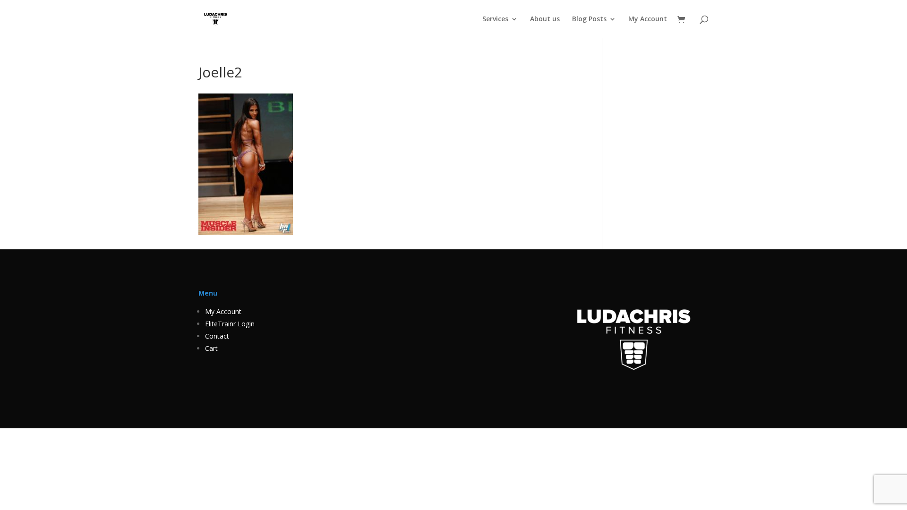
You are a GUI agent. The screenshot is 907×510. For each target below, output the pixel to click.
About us (545, 19)
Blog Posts (589, 19)
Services (495, 19)
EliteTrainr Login (230, 323)
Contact (217, 336)
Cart (211, 348)
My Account (647, 19)
